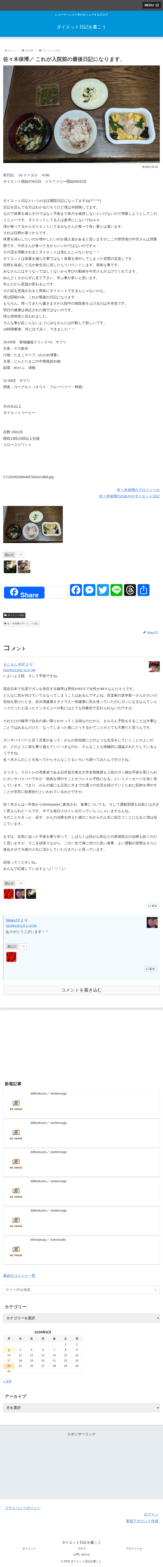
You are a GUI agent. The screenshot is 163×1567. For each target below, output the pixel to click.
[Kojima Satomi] (10, 566)
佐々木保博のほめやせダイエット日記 (129, 496)
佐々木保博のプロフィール (138, 490)
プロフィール (133, 1548)
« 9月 (7, 1381)
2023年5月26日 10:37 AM (19, 670)
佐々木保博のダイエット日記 (22, 623)
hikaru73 (12, 920)
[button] (155, 1289)
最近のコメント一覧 (19, 1276)
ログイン (151, 1514)
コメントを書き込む (81, 989)
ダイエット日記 (16, 615)
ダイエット (29, 1548)
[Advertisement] (81, 1044)
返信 (154, 905)
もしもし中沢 (14, 664)
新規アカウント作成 (142, 1521)
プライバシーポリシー (23, 1508)
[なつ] (24, 566)
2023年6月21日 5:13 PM (21, 925)
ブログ (81, 1548)
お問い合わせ (81, 1554)
